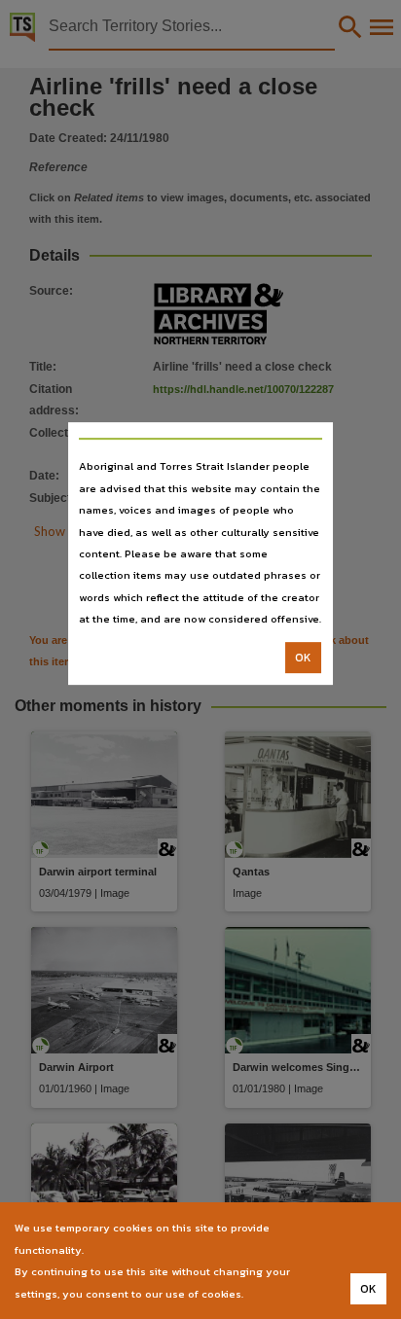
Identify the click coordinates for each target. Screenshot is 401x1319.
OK (303, 657)
